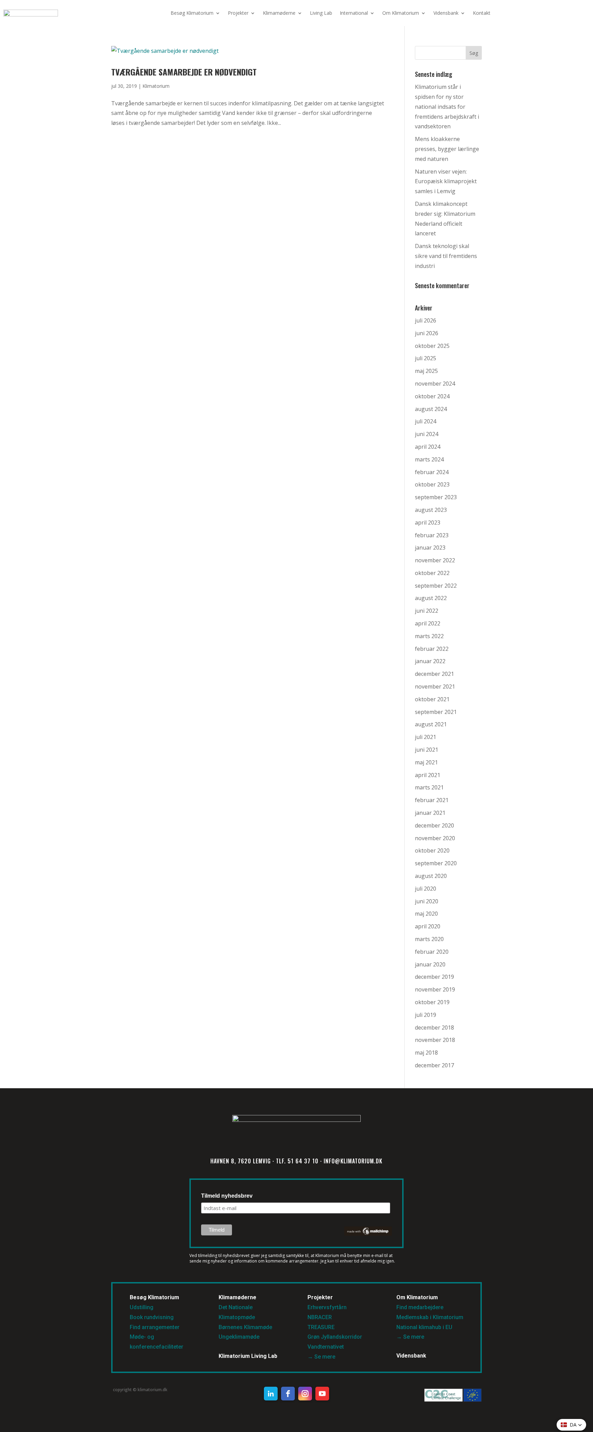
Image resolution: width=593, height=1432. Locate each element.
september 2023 (436, 497)
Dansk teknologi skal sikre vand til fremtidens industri (446, 256)
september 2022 (436, 585)
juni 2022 (426, 610)
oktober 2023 (432, 484)
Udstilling (141, 1307)
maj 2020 (426, 913)
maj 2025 (426, 371)
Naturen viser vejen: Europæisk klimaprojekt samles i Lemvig (446, 181)
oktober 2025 (432, 346)
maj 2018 (426, 1052)
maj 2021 (426, 762)
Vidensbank (445, 13)
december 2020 (434, 825)
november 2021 (435, 686)
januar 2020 (430, 964)
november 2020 (435, 838)
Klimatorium (156, 86)
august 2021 (431, 724)
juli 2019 (425, 1015)
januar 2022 (430, 661)
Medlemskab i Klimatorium (429, 1317)
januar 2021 (430, 813)
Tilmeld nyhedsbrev (227, 1196)
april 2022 (427, 623)
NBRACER (319, 1317)
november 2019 (435, 989)
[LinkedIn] (271, 1393)
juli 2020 (425, 888)
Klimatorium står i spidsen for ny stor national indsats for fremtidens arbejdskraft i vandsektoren (447, 106)
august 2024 (431, 409)
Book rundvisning (152, 1317)
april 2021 (427, 775)
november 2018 (435, 1040)
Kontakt (481, 13)
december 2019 (434, 977)
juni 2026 (426, 333)
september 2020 (436, 863)
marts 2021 (429, 787)
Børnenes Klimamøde (245, 1327)
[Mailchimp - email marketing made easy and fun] (368, 1234)
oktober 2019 (432, 1002)
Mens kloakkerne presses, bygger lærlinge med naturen (447, 149)
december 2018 (434, 1027)
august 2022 (431, 598)
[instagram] (305, 1393)
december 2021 (434, 674)
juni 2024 (426, 434)
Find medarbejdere (419, 1307)
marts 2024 (429, 459)
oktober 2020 (432, 850)
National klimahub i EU (424, 1327)
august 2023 (431, 510)
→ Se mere (321, 1356)
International (354, 13)
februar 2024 (432, 472)
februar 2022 (432, 649)
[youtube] (322, 1393)
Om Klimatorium (400, 13)
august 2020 (431, 876)
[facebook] (288, 1393)
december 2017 (434, 1065)
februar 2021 (432, 800)
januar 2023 (430, 547)
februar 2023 (432, 535)
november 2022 (435, 560)
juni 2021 (426, 749)
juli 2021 (425, 737)
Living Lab (321, 13)
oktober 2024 (432, 396)
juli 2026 (425, 320)
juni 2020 (426, 901)
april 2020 (427, 926)
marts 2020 (429, 939)
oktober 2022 (432, 573)
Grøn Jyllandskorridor (334, 1337)
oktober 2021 (432, 699)
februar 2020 (432, 951)
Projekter (238, 13)
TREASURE (321, 1327)
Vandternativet (325, 1346)
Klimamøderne (279, 13)
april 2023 (427, 522)
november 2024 (435, 383)
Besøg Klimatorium (192, 13)
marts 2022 (429, 636)
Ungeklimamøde (239, 1337)
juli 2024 (425, 421)
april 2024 (427, 446)
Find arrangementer (154, 1327)
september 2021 (436, 712)
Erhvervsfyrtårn (327, 1307)
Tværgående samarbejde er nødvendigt (184, 72)
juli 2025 (425, 358)
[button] (571, 1425)
